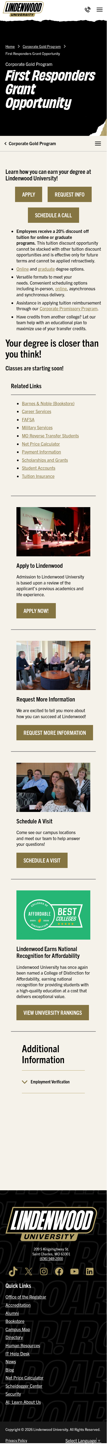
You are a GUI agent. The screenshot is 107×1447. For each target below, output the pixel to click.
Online (22, 268)
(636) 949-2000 (51, 1258)
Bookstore (14, 1321)
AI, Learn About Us (23, 1402)
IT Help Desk (17, 1353)
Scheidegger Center (23, 1385)
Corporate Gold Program (42, 46)
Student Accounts (38, 467)
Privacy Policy (16, 1440)
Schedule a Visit (42, 860)
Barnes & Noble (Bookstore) (48, 403)
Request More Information (55, 732)
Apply (28, 194)
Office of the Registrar (25, 1296)
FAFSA (28, 419)
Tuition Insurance (38, 476)
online (61, 288)
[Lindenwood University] (23, 9)
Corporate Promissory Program (68, 308)
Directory (14, 1337)
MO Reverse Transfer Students (50, 435)
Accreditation (18, 1305)
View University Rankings (53, 1012)
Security (13, 1393)
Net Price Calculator (41, 443)
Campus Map (17, 1329)
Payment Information (41, 451)
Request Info (70, 194)
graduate (46, 268)
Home (10, 46)
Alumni (12, 1313)
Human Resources (22, 1345)
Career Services (36, 411)
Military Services (37, 427)
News (10, 1361)
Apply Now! (36, 610)
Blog (9, 1369)
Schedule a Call (53, 215)
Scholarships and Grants (45, 460)
